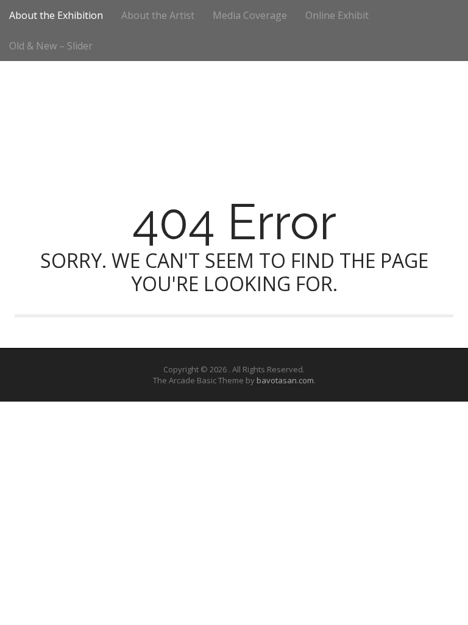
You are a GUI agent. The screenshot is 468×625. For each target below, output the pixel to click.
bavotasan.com (285, 380)
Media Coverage (250, 15)
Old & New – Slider (51, 45)
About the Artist (157, 15)
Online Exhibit (337, 15)
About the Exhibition (56, 15)
